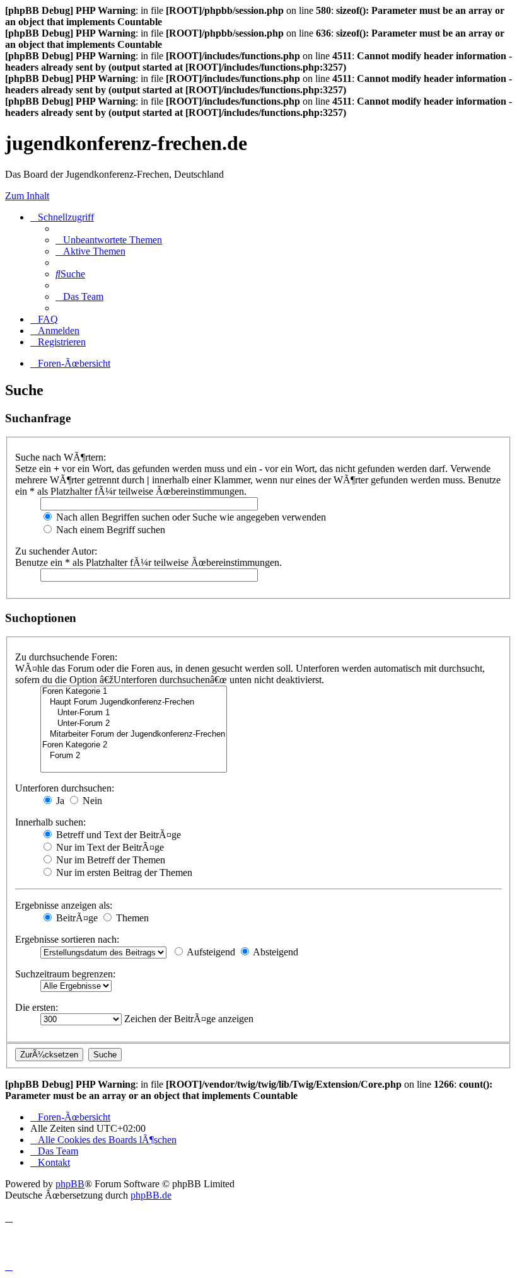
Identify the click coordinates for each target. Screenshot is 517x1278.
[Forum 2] (133, 756)
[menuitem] (108, 239)
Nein (91, 800)
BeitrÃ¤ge (76, 917)
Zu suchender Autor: (56, 551)
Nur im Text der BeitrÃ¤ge (109, 847)
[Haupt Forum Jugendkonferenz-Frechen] (133, 702)
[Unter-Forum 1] (133, 713)
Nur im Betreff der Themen (109, 860)
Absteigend (274, 952)
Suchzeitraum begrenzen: (65, 974)
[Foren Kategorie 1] (133, 691)
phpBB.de (151, 1195)
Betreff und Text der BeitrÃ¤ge (117, 834)
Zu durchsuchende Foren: (66, 657)
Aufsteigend (210, 952)
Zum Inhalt (27, 195)
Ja (59, 800)
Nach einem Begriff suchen (109, 529)
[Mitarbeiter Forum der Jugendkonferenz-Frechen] (133, 734)
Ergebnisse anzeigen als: (63, 905)
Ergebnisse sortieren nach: (67, 939)
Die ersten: (36, 1007)
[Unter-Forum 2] (133, 723)
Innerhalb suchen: (50, 822)
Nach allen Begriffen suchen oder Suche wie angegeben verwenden (190, 517)
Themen (131, 917)
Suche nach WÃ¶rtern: (60, 457)
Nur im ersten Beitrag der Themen (123, 872)
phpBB (69, 1183)
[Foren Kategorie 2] (133, 745)
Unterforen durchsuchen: (64, 788)
